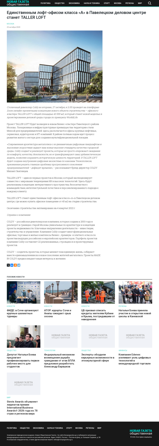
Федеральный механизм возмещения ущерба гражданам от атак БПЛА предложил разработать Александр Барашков (59, 360)
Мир (140, 3)
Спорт (107, 3)
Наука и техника (92, 3)
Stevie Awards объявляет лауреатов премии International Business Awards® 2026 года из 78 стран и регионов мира (22, 407)
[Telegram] (18, 265)
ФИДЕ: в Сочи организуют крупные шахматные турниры (23, 313)
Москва (117, 3)
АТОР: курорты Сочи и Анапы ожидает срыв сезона (57, 313)
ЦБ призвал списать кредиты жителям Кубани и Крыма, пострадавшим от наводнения (98, 315)
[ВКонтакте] (11, 265)
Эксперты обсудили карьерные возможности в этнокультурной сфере (97, 357)
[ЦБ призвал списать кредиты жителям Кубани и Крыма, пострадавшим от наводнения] (98, 303)
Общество (59, 3)
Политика (45, 3)
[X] (8, 265)
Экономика (74, 3)
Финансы (123, 350)
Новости (11, 306)
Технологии (49, 350)
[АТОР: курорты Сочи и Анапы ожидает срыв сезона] (61, 303)
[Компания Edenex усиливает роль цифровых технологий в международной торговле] (135, 347)
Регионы (129, 3)
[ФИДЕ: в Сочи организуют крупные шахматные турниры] (23, 303)
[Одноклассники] (15, 265)
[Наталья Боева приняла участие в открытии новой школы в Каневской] (135, 303)
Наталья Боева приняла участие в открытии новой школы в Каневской (135, 313)
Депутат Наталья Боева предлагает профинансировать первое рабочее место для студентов (23, 360)
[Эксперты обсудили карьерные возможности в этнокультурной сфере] (98, 347)
